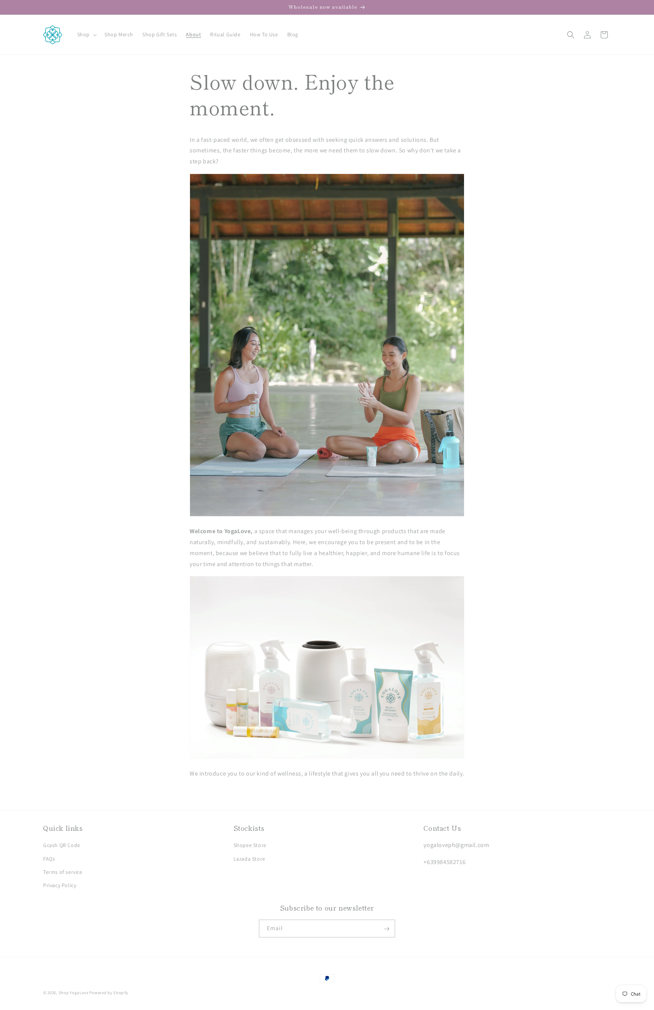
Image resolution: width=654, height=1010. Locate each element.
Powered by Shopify (108, 992)
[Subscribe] (386, 929)
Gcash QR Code (61, 845)
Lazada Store (249, 858)
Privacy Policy (59, 885)
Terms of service (63, 872)
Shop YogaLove (74, 992)
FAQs (49, 858)
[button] (86, 34)
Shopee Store (250, 845)
